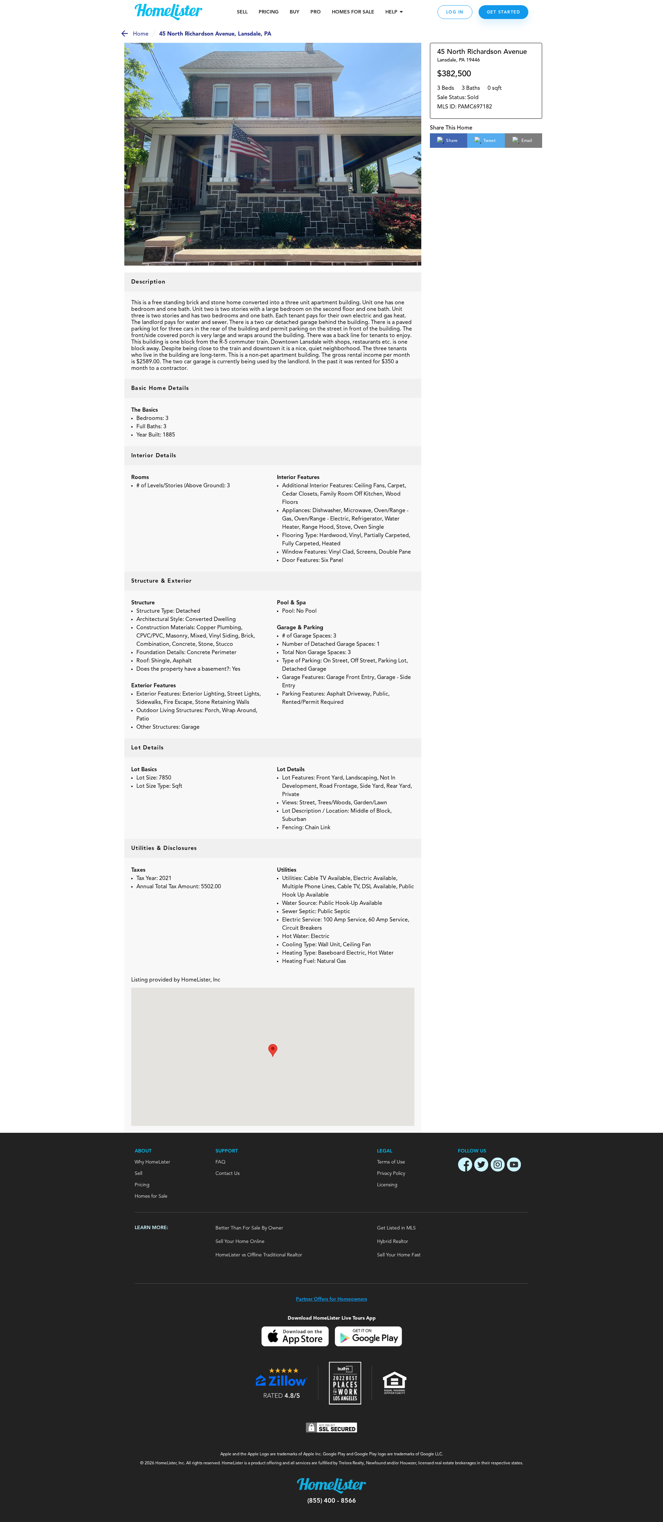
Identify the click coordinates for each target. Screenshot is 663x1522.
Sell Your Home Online (240, 1241)
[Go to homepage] (168, 12)
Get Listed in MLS (396, 1228)
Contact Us (227, 1173)
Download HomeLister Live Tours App (332, 1318)
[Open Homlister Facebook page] (465, 1165)
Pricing (269, 12)
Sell (242, 12)
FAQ (220, 1162)
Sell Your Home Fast (399, 1255)
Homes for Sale (151, 1196)
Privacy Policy (391, 1173)
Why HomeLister (152, 1162)
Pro (315, 12)
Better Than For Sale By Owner (249, 1228)
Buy (294, 12)
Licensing (387, 1185)
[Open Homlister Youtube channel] (514, 1165)
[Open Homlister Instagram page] (497, 1165)
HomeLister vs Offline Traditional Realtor (258, 1255)
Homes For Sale (353, 12)
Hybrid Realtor (392, 1241)
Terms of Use (391, 1162)
